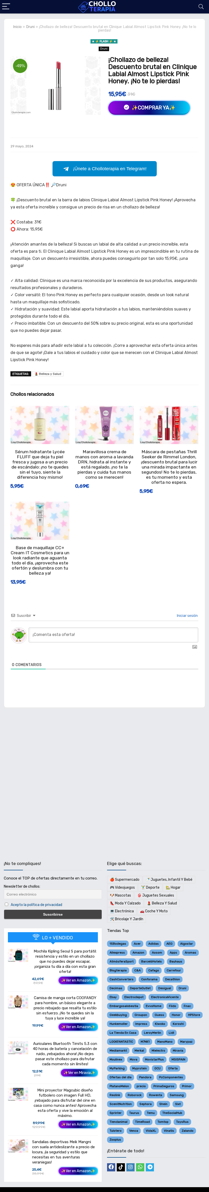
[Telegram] (150, 1167)
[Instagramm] (130, 1167)
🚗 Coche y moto (154, 911)
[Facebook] (111, 1167)
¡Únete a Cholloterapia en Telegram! (110, 168)
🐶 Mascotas (120, 895)
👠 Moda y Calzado (125, 903)
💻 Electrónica (122, 911)
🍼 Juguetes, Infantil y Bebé (169, 879)
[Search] (201, 6)
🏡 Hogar (173, 887)
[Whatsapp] (140, 1167)
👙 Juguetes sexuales (155, 895)
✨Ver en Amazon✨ (78, 980)
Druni (30, 27)
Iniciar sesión (187, 616)
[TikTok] (121, 1167)
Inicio (17, 27)
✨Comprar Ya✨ (152, 108)
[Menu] (6, 6)
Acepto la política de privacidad (36, 905)
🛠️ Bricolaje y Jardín (126, 919)
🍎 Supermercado (124, 879)
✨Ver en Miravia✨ (79, 1073)
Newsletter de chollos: (22, 886)
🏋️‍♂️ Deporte (150, 887)
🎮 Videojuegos (122, 887)
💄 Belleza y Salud (47, 374)
